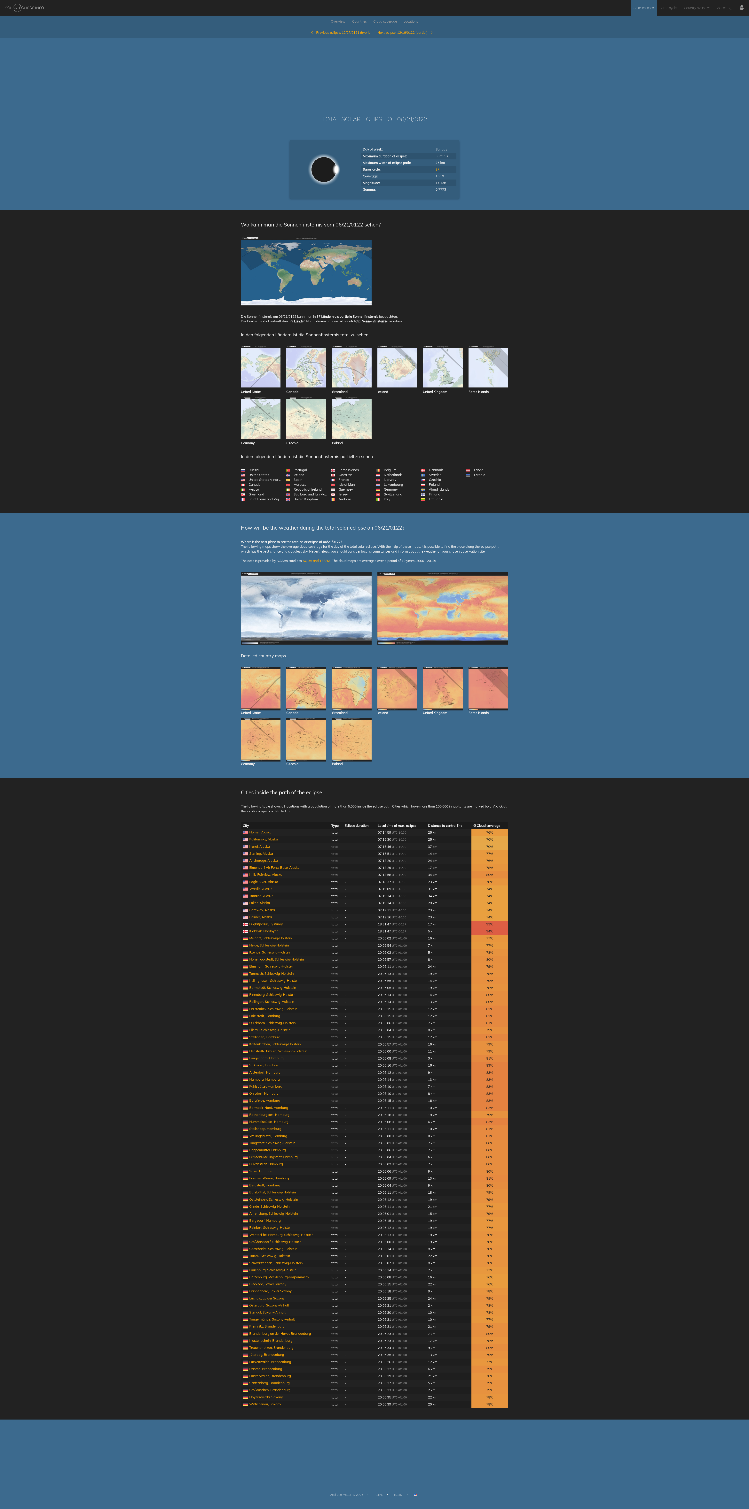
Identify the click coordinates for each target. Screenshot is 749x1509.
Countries (359, 21)
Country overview (697, 8)
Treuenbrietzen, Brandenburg (271, 1347)
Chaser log (723, 8)
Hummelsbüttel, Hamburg (268, 1122)
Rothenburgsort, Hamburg (269, 1115)
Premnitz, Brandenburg (267, 1326)
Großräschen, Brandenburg (269, 1390)
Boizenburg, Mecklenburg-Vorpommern (279, 1277)
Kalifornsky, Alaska (263, 839)
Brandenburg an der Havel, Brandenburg (280, 1333)
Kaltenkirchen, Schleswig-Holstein (275, 1044)
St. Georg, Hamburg (264, 1065)
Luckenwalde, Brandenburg (270, 1362)
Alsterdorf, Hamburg (264, 1072)
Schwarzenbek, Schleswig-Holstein (276, 1263)
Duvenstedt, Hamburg (266, 1164)
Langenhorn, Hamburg (266, 1058)
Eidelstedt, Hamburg (264, 1016)
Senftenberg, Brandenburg (269, 1383)
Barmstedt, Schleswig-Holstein (272, 987)
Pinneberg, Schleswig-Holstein (272, 994)
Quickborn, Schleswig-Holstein (272, 1023)
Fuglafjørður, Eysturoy (266, 924)
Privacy (397, 1495)
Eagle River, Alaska (263, 882)
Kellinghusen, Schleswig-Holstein (274, 980)
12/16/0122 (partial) (403, 32)
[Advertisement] (374, 71)
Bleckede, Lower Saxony (267, 1284)
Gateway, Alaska (262, 910)
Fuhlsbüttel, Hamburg (265, 1086)
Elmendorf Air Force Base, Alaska (274, 867)
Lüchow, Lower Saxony (267, 1298)
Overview (338, 21)
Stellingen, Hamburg (264, 1037)
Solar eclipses (644, 8)
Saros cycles (669, 8)
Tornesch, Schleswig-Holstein (271, 973)
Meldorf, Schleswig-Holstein (270, 938)
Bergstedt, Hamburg (264, 1185)
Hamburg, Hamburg (264, 1079)
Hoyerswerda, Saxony (266, 1397)
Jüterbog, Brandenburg (266, 1354)
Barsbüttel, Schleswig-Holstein (272, 1192)
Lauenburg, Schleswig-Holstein (272, 1270)
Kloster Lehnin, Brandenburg (270, 1340)
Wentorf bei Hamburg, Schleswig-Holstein (281, 1235)
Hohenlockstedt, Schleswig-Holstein (276, 959)
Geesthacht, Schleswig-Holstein (273, 1249)
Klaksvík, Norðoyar (263, 931)
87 (437, 169)
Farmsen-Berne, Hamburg (269, 1178)
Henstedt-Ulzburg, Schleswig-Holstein (278, 1051)
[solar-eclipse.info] (24, 8)
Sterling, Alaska (261, 853)
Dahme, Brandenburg (265, 1369)
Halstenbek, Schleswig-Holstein (273, 1009)
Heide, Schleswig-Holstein (269, 945)
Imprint (378, 1495)
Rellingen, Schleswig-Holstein (271, 1002)
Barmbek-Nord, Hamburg (268, 1108)
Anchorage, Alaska (263, 860)
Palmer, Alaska (260, 917)
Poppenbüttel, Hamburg (267, 1150)
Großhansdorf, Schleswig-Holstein (275, 1242)
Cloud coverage (385, 21)
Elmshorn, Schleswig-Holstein (271, 966)
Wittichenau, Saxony (265, 1404)
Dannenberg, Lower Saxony (270, 1291)
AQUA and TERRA (316, 561)
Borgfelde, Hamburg (264, 1100)
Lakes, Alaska (259, 903)
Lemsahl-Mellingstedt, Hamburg (273, 1157)
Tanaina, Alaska (261, 896)
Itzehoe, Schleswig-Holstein (270, 952)
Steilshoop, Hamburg (265, 1129)
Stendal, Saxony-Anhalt (267, 1312)
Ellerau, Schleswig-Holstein (269, 1030)
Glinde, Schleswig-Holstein (269, 1206)
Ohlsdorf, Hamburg (264, 1093)
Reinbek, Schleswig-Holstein (270, 1227)
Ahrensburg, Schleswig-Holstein (273, 1213)
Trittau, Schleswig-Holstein (269, 1256)
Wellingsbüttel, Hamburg (268, 1136)
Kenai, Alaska (259, 846)
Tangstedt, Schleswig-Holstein (272, 1143)
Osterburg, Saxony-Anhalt (269, 1305)
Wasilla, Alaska (260, 889)
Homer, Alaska (260, 832)
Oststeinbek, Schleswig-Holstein (273, 1199)
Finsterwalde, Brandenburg (270, 1376)
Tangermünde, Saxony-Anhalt (272, 1319)
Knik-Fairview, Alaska (265, 874)
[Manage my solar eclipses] (741, 8)
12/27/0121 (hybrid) (344, 32)
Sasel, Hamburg (261, 1171)
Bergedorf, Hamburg (265, 1220)
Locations (411, 21)
